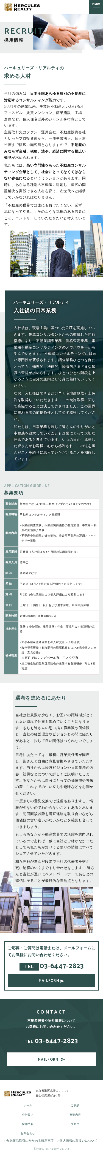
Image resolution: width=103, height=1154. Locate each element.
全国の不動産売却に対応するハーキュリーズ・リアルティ (22, 7)
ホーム (28, 1105)
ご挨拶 (75, 1105)
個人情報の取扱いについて (78, 1140)
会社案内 (28, 1114)
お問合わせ (28, 1133)
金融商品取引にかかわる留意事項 (29, 1140)
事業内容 (75, 1114)
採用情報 (28, 1124)
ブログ (75, 1124)
